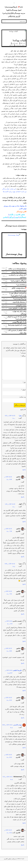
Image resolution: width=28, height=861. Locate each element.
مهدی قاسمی (17, 725)
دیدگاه (23, 356)
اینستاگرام (23, 217)
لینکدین (5, 217)
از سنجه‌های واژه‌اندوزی (20, 302)
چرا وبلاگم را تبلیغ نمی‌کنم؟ (19, 281)
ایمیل (23, 389)
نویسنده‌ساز (9, 7)
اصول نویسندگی (16, 10)
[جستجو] (3, 21)
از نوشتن (23, 45)
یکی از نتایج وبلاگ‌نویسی (19, 322)
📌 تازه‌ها (17, 7)
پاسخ (24, 469)
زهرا (20, 415)
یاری (7, 13)
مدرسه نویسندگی (19, 13)
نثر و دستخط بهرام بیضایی (19, 272)
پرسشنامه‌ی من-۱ (21, 284)
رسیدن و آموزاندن (21, 305)
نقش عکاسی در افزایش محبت (18, 308)
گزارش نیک (16, 16)
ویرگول (11, 217)
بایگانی (10, 16)
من (4, 13)
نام (24, 382)
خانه (21, 7)
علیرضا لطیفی (17, 670)
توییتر (16, 217)
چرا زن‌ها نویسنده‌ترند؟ (20, 298)
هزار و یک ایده (18, 45)
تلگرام (11, 13)
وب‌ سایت (22, 397)
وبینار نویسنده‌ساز (14, 254)
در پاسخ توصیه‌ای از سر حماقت (17, 268)
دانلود (8, 10)
